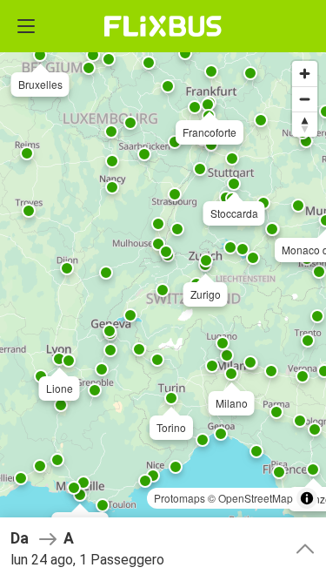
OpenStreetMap (255, 497)
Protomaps (179, 497)
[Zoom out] (304, 98)
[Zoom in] (304, 73)
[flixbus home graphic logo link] (163, 26)
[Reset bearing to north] (304, 124)
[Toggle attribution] (306, 498)
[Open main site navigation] (26, 26)
